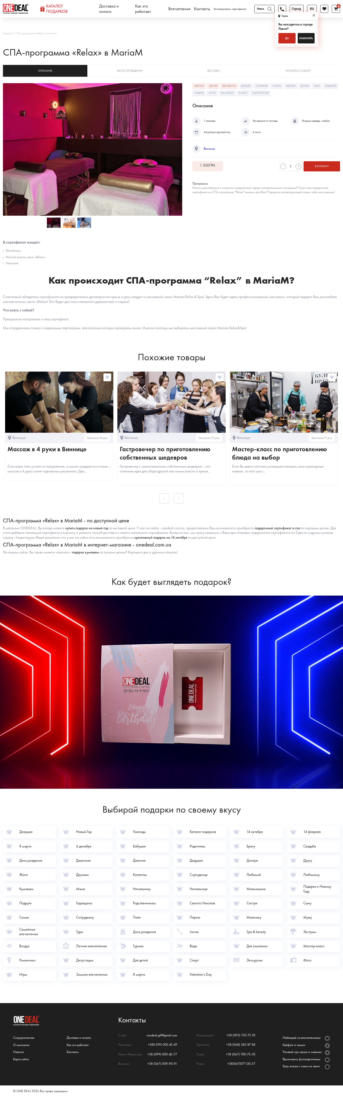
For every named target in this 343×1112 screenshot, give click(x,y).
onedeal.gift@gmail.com (162, 1035)
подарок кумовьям (85, 552)
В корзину (322, 166)
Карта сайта (21, 1059)
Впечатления (179, 9)
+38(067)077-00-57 (241, 1064)
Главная (7, 33)
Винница (209, 148)
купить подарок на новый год (86, 528)
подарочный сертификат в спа (277, 528)
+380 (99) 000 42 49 (162, 1045)
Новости (18, 1052)
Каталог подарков (57, 8)
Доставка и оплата (109, 8)
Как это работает (143, 8)
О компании (21, 1045)
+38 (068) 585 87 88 (240, 1045)
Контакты (202, 9)
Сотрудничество (23, 1038)
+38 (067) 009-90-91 (162, 1064)
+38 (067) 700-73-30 (240, 1054)
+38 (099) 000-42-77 (162, 1054)
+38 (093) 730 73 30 (240, 1035)
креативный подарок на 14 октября (161, 537)
